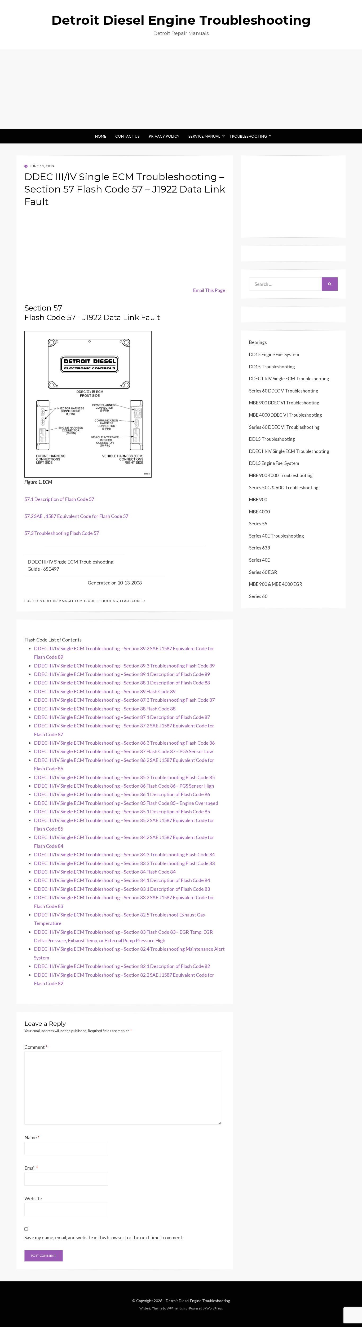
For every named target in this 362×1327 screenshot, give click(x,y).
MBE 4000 (259, 511)
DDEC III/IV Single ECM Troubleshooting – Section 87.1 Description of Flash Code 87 (122, 717)
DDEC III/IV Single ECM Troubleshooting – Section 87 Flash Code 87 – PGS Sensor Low (123, 751)
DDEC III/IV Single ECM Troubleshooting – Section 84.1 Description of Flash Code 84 (122, 880)
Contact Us (127, 136)
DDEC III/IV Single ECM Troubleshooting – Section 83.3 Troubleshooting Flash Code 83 (124, 863)
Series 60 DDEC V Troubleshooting (283, 391)
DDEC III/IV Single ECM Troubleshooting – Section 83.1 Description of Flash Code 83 (122, 889)
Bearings (258, 342)
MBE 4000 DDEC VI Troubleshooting (285, 415)
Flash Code (131, 601)
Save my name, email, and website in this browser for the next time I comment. (103, 1237)
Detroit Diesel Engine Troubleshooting (181, 20)
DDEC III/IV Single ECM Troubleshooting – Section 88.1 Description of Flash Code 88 (122, 683)
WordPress (214, 1308)
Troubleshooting (248, 136)
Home (100, 136)
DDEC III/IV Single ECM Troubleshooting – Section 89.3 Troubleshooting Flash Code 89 (124, 666)
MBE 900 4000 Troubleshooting (281, 475)
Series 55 (258, 523)
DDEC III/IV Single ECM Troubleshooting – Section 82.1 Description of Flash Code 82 (122, 966)
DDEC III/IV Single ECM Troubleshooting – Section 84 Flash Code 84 (104, 872)
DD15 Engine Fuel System (274, 354)
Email (31, 1168)
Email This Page (209, 290)
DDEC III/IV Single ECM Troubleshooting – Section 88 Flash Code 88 (104, 708)
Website (33, 1198)
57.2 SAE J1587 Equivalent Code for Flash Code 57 (76, 516)
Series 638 (259, 548)
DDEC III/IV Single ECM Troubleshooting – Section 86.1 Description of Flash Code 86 (122, 794)
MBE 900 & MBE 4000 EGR (275, 584)
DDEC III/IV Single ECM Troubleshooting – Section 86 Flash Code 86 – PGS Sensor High (124, 786)
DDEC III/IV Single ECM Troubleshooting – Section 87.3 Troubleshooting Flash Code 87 (124, 700)
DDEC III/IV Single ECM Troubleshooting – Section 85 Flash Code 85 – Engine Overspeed (126, 803)
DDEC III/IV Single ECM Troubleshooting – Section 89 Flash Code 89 (104, 691)
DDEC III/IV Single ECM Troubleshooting (80, 601)
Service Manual (204, 136)
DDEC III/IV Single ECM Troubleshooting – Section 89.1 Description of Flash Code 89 (122, 674)
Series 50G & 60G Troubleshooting (284, 487)
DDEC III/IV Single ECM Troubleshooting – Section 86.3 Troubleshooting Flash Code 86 (124, 743)
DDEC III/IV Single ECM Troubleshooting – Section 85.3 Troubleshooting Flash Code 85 (124, 777)
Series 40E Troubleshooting (276, 536)
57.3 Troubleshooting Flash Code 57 (61, 533)
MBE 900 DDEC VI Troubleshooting (284, 402)
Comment (35, 1047)
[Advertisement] (181, 89)
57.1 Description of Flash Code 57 (59, 499)
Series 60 (258, 596)
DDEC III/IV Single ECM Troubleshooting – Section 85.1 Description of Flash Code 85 (122, 811)
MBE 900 (258, 499)
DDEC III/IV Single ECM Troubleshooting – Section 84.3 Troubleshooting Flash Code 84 (124, 854)
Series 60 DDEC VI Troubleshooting (284, 427)
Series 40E (259, 560)
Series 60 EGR (263, 572)
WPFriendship (177, 1308)
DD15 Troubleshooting (272, 366)
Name (31, 1137)
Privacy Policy (164, 136)
